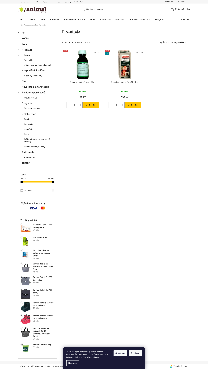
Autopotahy (29, 157)
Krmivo (27, 55)
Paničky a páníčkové (33, 92)
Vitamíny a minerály (33, 75)
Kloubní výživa (30, 98)
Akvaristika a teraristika (35, 87)
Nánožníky (28, 129)
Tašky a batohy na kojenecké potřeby (37, 140)
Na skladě (38, 190)
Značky (26, 162)
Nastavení (72, 363)
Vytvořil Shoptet (180, 366)
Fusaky (27, 119)
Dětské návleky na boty (34, 146)
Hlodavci (27, 49)
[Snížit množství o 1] (68, 105)
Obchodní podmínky (44, 2)
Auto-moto (28, 152)
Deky (26, 134)
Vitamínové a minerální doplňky (38, 65)
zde (96, 357)
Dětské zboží (29, 114)
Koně (25, 44)
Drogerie (27, 103)
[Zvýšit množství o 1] (80, 105)
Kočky (25, 38)
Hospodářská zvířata (33, 70)
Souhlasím (135, 353)
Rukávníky (28, 124)
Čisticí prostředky (32, 108)
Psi (23, 32)
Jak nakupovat (25, 2)
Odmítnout (120, 353)
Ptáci (24, 81)
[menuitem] (22, 19)
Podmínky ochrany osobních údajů (70, 2)
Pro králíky (28, 60)
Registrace (181, 2)
